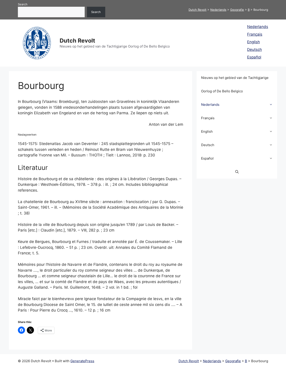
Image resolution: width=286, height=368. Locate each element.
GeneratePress (82, 361)
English (253, 42)
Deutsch (254, 49)
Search (22, 4)
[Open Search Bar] (237, 172)
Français (254, 34)
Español (254, 57)
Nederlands (257, 26)
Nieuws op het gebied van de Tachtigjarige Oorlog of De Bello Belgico (235, 84)
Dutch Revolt (77, 40)
